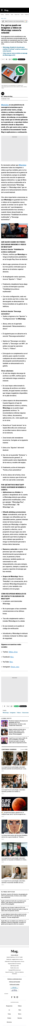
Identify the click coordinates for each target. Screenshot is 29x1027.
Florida (2, 14)
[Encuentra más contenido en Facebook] (3, 59)
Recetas (20, 1018)
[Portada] (14, 953)
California (7, 14)
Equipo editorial (14, 955)
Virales (9, 1018)
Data (20, 1010)
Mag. (12, 657)
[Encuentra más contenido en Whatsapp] (10, 59)
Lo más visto (6, 718)
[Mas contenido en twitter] (14, 997)
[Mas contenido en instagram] (17, 997)
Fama (9, 1014)
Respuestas (9, 1006)
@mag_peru (15, 667)
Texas (12, 14)
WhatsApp (6, 712)
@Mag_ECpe (13, 652)
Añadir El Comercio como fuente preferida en (15, 21)
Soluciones (25, 712)
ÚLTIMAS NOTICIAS (8, 891)
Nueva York (17, 14)
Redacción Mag (8, 96)
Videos (19, 712)
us (9, 1010)
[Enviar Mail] (2, 96)
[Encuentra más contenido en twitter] (6, 59)
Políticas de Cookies (14, 984)
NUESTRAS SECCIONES (14, 1002)
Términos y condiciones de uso (14, 979)
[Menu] (2, 10)
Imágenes (13, 712)
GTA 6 (22, 14)
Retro (19, 1014)
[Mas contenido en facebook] (11, 997)
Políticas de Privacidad (14, 981)
